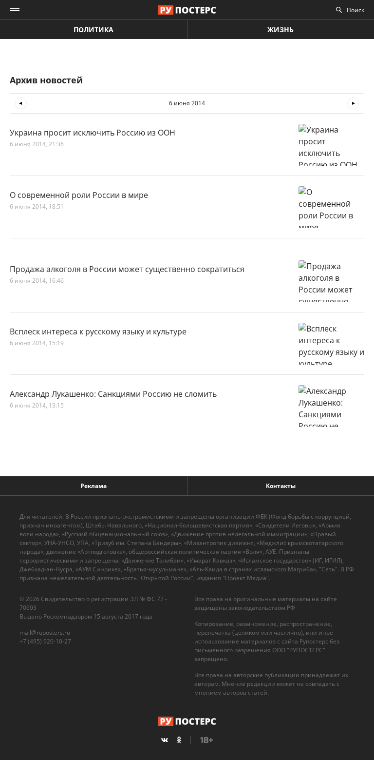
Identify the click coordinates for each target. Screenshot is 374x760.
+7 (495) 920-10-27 (45, 641)
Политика (93, 29)
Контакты (281, 486)
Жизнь (280, 29)
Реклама (93, 486)
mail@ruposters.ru (44, 632)
